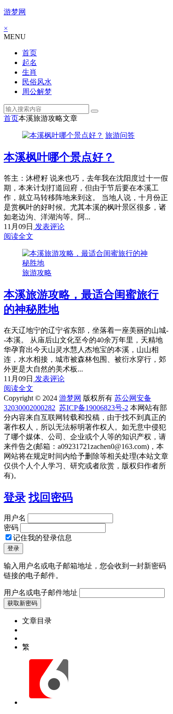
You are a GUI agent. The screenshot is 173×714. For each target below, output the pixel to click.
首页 (29, 53)
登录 (15, 497)
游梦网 (15, 12)
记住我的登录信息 (42, 538)
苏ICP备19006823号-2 (93, 408)
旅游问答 (120, 135)
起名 (29, 62)
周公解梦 (37, 91)
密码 (11, 527)
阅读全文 (18, 236)
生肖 (29, 72)
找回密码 (51, 497)
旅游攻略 (37, 273)
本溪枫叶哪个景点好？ (59, 157)
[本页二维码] (48, 702)
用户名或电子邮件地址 (41, 592)
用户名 (15, 518)
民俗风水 (37, 82)
